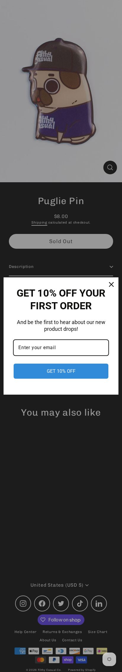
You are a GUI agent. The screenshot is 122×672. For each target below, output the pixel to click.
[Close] (111, 284)
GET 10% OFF (61, 371)
